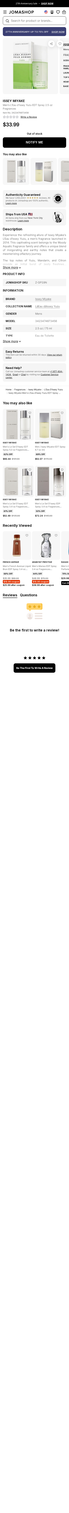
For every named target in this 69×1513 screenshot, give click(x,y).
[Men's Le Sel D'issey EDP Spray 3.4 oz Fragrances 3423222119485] (62, 469)
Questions (28, 595)
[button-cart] (64, 12)
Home (9, 389)
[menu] (5, 12)
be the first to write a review (34, 667)
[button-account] (52, 12)
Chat (23, 374)
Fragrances (19, 389)
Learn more (11, 203)
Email (15, 374)
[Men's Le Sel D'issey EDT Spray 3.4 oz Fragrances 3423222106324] (30, 469)
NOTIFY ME (34, 142)
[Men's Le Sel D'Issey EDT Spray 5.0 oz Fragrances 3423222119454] (30, 413)
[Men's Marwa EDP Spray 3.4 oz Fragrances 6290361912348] (56, 535)
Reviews (10, 595)
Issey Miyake (34, 389)
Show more (10, 267)
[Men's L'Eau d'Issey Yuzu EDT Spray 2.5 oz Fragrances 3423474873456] (60, 43)
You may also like (15, 154)
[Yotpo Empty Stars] (11, 117)
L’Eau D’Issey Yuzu (53, 389)
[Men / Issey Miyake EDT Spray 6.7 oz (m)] (62, 413)
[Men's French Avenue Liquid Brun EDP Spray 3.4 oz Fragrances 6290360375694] (27, 535)
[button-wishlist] (58, 12)
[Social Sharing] (51, 43)
